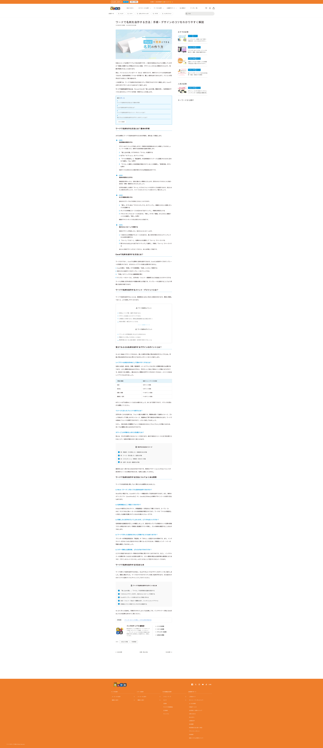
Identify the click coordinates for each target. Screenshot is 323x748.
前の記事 (119, 652)
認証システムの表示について (196, 738)
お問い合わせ (192, 713)
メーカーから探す (116, 696)
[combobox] (199, 13)
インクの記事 (160, 626)
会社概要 (191, 724)
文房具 (165, 703)
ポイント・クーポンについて (196, 700)
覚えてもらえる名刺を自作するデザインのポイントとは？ (132, 117)
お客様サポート (192, 691)
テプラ (156, 13)
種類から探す (115, 700)
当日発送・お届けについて (195, 710)
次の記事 (168, 652)
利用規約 (191, 734)
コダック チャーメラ (144, 13)
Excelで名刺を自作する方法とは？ (126, 107)
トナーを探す (140, 691)
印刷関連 (134, 641)
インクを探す (114, 691)
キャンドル (166, 713)
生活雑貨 (165, 710)
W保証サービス (193, 707)
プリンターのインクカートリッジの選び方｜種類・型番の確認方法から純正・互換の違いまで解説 (197, 51)
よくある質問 (192, 703)
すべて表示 (122, 121)
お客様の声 (192, 720)
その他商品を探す (167, 691)
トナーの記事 (160, 629)
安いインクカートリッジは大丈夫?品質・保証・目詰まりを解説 (197, 74)
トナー (131, 13)
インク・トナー (116, 2)
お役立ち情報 (160, 635)
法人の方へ (192, 717)
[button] (143, 8)
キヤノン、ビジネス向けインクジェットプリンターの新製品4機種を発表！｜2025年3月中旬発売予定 (197, 92)
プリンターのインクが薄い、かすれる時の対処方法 (137, 620)
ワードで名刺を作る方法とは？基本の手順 (128, 102)
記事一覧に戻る (144, 652)
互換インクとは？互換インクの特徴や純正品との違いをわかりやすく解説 (197, 62)
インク (121, 13)
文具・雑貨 (134, 2)
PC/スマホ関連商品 (168, 707)
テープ (126, 2)
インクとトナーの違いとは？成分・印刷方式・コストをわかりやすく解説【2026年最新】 (197, 40)
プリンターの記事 (161, 632)
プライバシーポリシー (194, 731)
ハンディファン (167, 13)
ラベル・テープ (167, 696)
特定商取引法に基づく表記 (195, 727)
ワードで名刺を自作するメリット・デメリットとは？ (131, 112)
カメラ (165, 700)
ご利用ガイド (192, 696)
